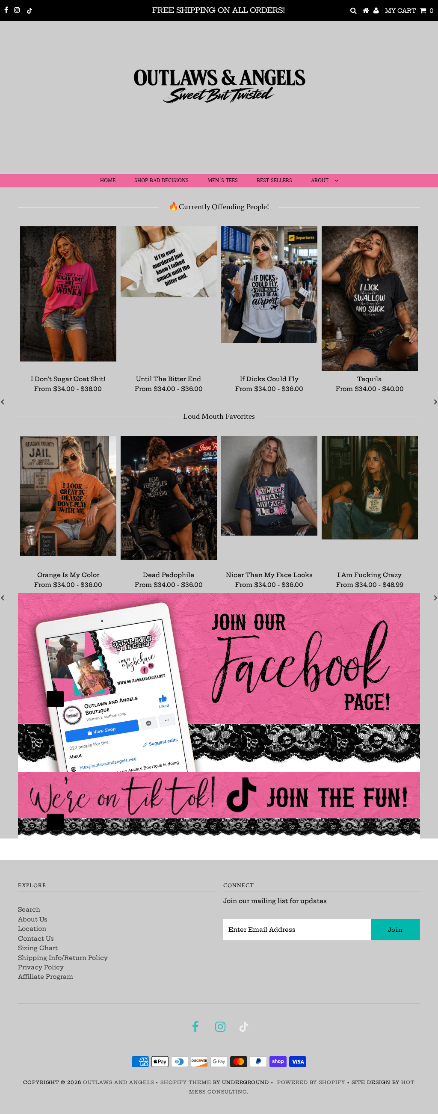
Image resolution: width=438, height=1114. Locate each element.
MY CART (409, 11)
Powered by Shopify (311, 1082)
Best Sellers (274, 181)
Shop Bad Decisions (161, 181)
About (320, 181)
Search (29, 909)
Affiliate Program (45, 977)
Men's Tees (222, 181)
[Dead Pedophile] (169, 498)
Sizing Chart (38, 948)
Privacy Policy (41, 967)
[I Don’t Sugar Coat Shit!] (68, 293)
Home (107, 181)
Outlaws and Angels (118, 1082)
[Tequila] (370, 298)
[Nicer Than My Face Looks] (269, 486)
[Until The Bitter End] (169, 261)
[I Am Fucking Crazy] (370, 487)
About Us (32, 919)
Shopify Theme (185, 1082)
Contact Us (36, 938)
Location (32, 929)
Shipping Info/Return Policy (63, 958)
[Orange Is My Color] (68, 496)
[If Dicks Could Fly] (269, 284)
